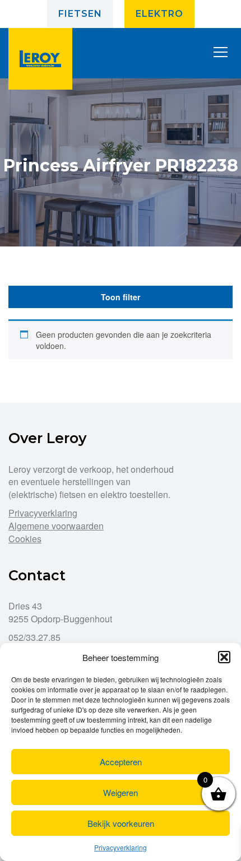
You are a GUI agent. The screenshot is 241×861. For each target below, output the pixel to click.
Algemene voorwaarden (56, 525)
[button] (224, 657)
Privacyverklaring (120, 847)
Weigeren (120, 792)
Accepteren (121, 761)
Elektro (159, 13)
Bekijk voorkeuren (120, 823)
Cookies (24, 538)
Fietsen (80, 13)
